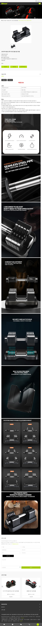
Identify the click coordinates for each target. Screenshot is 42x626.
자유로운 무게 (9, 20)
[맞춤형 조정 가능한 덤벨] (31, 583)
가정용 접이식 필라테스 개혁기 (15, 618)
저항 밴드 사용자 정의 (8, 620)
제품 (5, 20)
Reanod (28, 614)
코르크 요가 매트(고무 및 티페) (22, 616)
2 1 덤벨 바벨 (12, 616)
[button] (2, 586)
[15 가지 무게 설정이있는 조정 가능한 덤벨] (10, 583)
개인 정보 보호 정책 (34, 614)
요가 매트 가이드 (31, 616)
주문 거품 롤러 (27, 619)
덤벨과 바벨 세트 (33, 619)
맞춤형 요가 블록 (14, 619)
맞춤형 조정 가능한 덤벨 (31, 590)
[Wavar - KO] (4, 3)
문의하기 (3, 606)
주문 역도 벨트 (20, 619)
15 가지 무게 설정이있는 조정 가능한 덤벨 (11, 590)
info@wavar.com (15, 543)
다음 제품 (14, 66)
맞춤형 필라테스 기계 (6, 619)
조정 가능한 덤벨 (15, 20)
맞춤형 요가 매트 (16, 620)
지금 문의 (10, 596)
